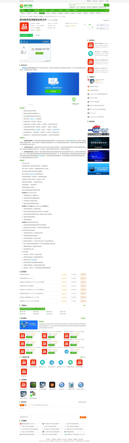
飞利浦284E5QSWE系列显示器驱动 (75, 429)
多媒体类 (67, 13)
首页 (22, 10)
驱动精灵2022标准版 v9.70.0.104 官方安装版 (74, 331)
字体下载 (98, 13)
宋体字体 (89, 7)
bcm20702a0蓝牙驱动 (94, 101)
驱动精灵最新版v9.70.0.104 (28, 423)
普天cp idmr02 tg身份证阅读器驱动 (98, 109)
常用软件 (29, 10)
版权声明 (59, 439)
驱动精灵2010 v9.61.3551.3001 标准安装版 (29, 301)
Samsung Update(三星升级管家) (97, 116)
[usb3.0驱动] (98, 124)
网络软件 (23, 13)
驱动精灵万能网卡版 (24, 274)
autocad (77, 7)
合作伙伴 (64, 439)
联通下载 (36, 311)
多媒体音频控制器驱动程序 (28, 434)
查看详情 (83, 274)
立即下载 (29, 337)
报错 (38, 35)
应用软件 (35, 13)
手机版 (107, 1)
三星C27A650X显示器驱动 (28, 426)
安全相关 (79, 13)
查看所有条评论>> (24, 417)
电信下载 (23, 311)
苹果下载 (52, 10)
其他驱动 (41, 16)
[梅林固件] (98, 163)
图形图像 (60, 13)
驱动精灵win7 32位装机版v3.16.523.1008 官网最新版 (76, 434)
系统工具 (29, 13)
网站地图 (81, 439)
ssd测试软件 (72, 7)
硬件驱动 (42, 13)
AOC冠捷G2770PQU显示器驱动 (51, 423)
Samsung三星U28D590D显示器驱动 (30, 429)
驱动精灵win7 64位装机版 (61, 368)
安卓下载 (44, 10)
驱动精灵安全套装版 (51, 368)
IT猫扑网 (30, 16)
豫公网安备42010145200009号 (83, 441)
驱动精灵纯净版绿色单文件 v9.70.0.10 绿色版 (30, 347)
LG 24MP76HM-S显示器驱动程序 (51, 431)
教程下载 (92, 13)
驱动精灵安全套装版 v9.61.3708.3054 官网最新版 (75, 347)
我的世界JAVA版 (102, 7)
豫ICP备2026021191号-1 (69, 441)
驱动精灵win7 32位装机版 (42, 368)
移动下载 (50, 311)
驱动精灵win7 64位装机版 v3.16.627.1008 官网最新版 (32, 289)
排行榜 (107, 10)
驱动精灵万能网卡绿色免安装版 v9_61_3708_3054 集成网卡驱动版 (35, 331)
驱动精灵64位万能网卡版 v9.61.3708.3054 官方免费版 (32, 282)
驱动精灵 (38, 27)
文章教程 (68, 10)
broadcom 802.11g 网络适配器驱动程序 (98, 94)
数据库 (71, 140)
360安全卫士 (32, 174)
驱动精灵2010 (24, 376)
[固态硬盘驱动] (98, 137)
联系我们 (75, 439)
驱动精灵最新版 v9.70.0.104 (26, 278)
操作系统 (40, 155)
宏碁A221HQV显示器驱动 (28, 431)
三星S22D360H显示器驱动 (73, 426)
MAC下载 (60, 10)
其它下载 (63, 311)
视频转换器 (94, 7)
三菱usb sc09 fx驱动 (99, 79)
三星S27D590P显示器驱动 (72, 423)
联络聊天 (54, 13)
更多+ (84, 357)
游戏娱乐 (73, 13)
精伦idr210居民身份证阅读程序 (97, 105)
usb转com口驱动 (93, 97)
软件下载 (37, 10)
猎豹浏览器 (55, 129)
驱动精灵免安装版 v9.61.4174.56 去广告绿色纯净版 (31, 293)
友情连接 (70, 439)
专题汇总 (101, 1)
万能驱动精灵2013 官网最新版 (27, 285)
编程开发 (85, 13)
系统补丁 (32, 118)
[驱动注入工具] (98, 150)
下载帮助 (54, 439)
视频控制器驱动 (70, 431)
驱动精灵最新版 (33, 366)
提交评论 (83, 417)
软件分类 (95, 1)
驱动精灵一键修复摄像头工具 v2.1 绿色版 (29, 297)
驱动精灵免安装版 (79, 368)
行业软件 (48, 13)
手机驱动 (32, 259)
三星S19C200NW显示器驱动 (50, 434)
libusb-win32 (92, 113)
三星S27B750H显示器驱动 (50, 426)
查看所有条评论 (82, 402)
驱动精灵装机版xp (70, 368)
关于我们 (48, 439)
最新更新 (89, 1)
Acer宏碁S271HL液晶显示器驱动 (51, 429)
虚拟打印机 (83, 7)
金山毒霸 (38, 129)
